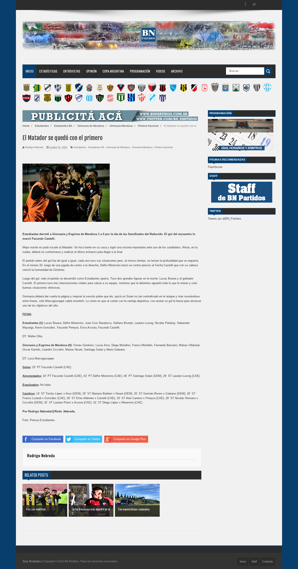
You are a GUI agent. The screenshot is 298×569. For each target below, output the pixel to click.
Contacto (267, 561)
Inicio (29, 71)
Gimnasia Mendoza (142, 147)
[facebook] (245, 4)
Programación (140, 71)
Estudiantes (80, 147)
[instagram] (263, 4)
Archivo (176, 71)
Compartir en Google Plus (129, 439)
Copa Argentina (113, 71)
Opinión (91, 71)
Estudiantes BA (96, 147)
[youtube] (271, 4)
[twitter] (254, 4)
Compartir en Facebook (46, 439)
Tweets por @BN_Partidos (224, 218)
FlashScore (215, 167)
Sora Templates (31, 561)
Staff (254, 561)
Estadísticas (48, 71)
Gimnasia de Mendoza (118, 147)
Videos (160, 71)
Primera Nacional (163, 147)
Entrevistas (71, 71)
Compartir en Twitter (87, 439)
